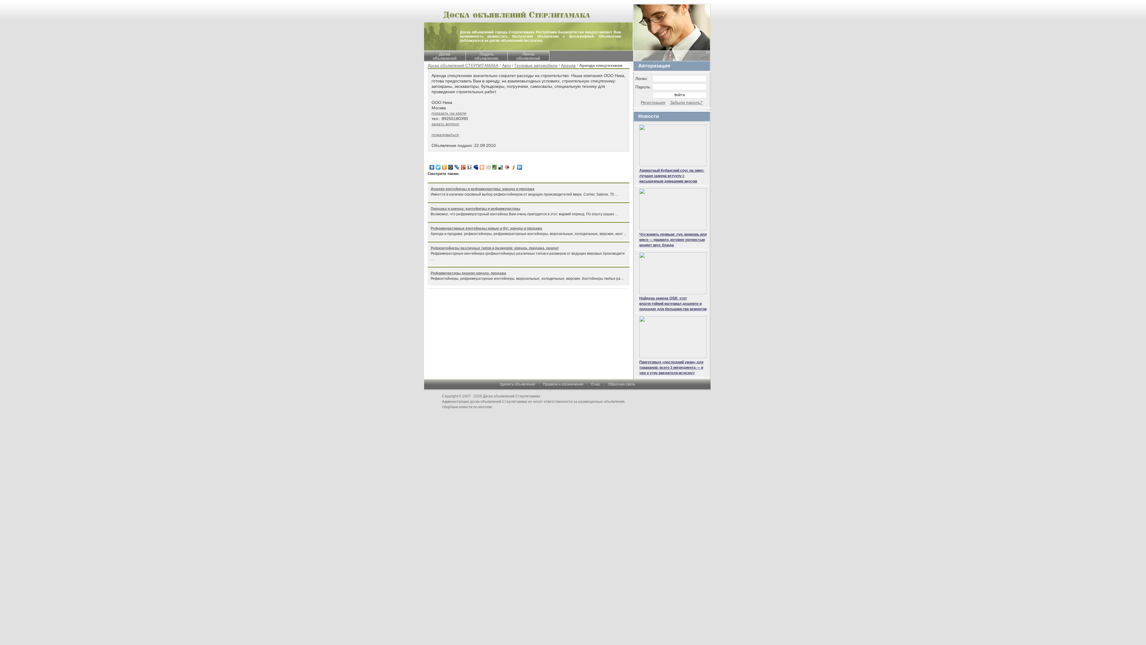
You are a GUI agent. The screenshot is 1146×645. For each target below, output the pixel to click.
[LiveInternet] (469, 167)
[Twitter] (438, 167)
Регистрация (653, 102)
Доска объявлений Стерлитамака (511, 396)
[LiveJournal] (457, 167)
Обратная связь (621, 384)
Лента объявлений (528, 56)
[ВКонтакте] (432, 167)
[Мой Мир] (451, 167)
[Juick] (513, 167)
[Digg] (488, 167)
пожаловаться (445, 134)
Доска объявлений (445, 56)
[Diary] (507, 167)
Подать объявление (486, 56)
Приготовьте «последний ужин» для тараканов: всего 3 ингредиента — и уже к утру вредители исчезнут (671, 367)
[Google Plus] (463, 167)
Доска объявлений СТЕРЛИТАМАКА (463, 65)
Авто (506, 65)
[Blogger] (482, 167)
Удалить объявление (517, 384)
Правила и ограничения (563, 384)
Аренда (568, 65)
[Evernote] (495, 167)
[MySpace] (476, 167)
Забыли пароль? (686, 102)
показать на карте (449, 113)
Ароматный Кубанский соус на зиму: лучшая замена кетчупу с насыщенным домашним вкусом (671, 175)
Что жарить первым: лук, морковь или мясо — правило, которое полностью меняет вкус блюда (673, 239)
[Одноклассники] (444, 167)
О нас (595, 384)
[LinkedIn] (520, 167)
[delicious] (501, 167)
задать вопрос (445, 124)
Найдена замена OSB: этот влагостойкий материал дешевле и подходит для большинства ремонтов (673, 303)
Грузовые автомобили (536, 65)
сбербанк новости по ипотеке (467, 407)
